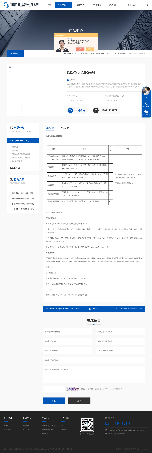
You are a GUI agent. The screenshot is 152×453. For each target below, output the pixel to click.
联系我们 (113, 5)
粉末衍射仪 (16, 147)
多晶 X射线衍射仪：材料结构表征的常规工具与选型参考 (24, 204)
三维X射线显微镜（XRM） (101, 53)
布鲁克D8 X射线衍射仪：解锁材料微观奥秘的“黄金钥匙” (24, 209)
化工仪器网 (128, 449)
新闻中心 (80, 5)
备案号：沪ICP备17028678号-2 (61, 449)
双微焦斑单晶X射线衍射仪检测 (67, 309)
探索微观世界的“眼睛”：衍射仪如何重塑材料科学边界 (24, 193)
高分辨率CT (16, 150)
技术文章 (97, 5)
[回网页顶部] (146, 98)
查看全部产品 (15, 168)
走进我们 (7, 426)
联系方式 (64, 426)
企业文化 (7, 429)
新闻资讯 (26, 426)
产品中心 (62, 5)
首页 (50, 5)
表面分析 (45, 433)
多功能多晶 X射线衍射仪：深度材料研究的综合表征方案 (24, 198)
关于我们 (132, 5)
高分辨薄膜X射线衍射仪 (130, 309)
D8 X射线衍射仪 (120, 53)
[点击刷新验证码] (72, 389)
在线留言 (65, 128)
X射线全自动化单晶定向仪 (21, 154)
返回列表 (95, 309)
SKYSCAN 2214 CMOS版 (21, 157)
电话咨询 (146, 106)
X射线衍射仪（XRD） (49, 426)
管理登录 (136, 449)
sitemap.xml (144, 449)
